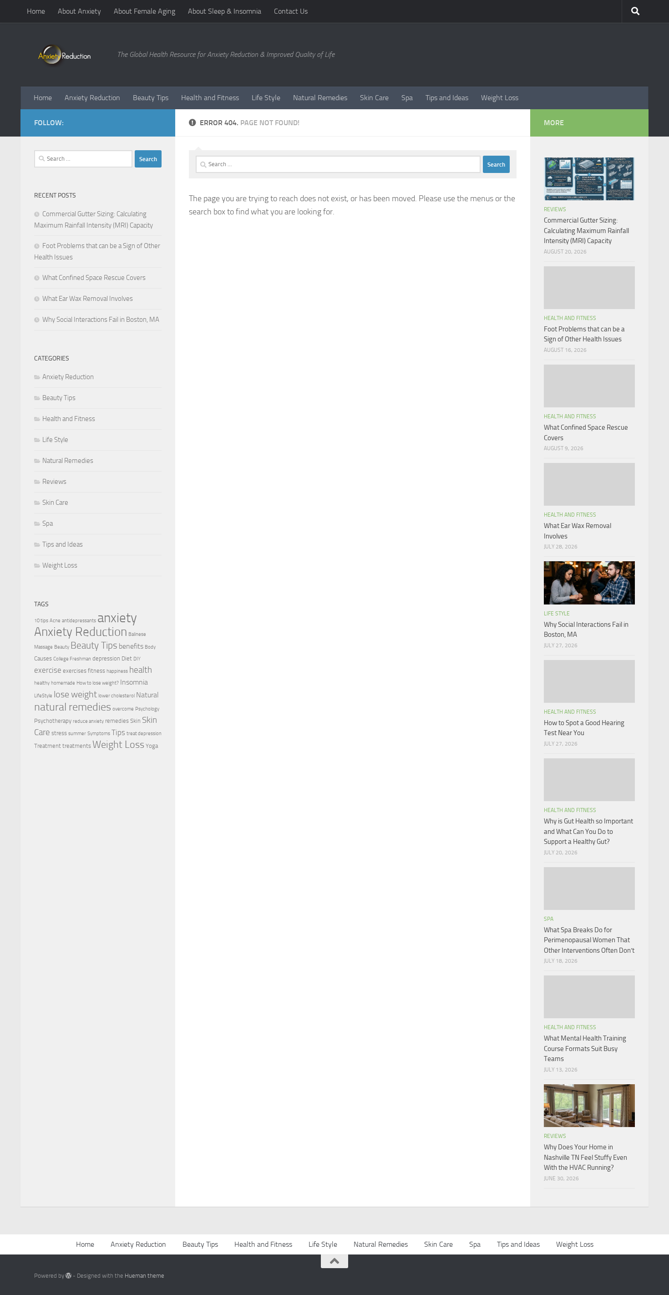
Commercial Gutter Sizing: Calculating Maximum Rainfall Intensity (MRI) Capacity (586, 230)
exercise (47, 670)
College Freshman (72, 659)
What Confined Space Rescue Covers (94, 278)
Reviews (54, 481)
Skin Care (374, 97)
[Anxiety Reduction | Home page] (71, 54)
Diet (127, 658)
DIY (137, 659)
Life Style (266, 97)
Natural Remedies (320, 97)
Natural (147, 695)
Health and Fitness (210, 97)
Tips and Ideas (447, 97)
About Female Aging (144, 11)
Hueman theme (144, 1275)
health (140, 670)
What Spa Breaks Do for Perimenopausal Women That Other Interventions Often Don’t (589, 940)
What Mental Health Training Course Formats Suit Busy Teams (585, 1048)
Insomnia (134, 682)
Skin (135, 720)
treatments (76, 745)
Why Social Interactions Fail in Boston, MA (100, 319)
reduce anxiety (88, 721)
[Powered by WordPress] (68, 1276)
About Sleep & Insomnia (224, 11)
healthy (42, 683)
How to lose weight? (97, 683)
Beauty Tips (150, 97)
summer (77, 733)
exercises (74, 670)
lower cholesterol (116, 696)
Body (150, 647)
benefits (131, 646)
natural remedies (72, 707)
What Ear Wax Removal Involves (87, 299)
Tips (118, 732)
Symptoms (98, 733)
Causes (43, 658)
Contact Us (291, 11)
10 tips (41, 621)
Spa (407, 97)
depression (106, 658)
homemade (63, 683)
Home (36, 11)
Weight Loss (499, 97)
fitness (96, 670)
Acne (55, 621)
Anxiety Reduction (92, 97)
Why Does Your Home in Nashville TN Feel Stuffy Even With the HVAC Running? (585, 1157)
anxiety (117, 618)
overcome (123, 709)
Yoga (152, 745)
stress (59, 733)
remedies (117, 720)
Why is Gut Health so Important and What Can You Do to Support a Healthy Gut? (588, 831)
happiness (117, 671)
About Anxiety (79, 11)
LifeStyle (43, 696)
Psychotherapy (52, 720)
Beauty (61, 647)
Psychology (147, 709)
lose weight (75, 694)
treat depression (144, 733)
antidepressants (79, 621)
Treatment (47, 745)
